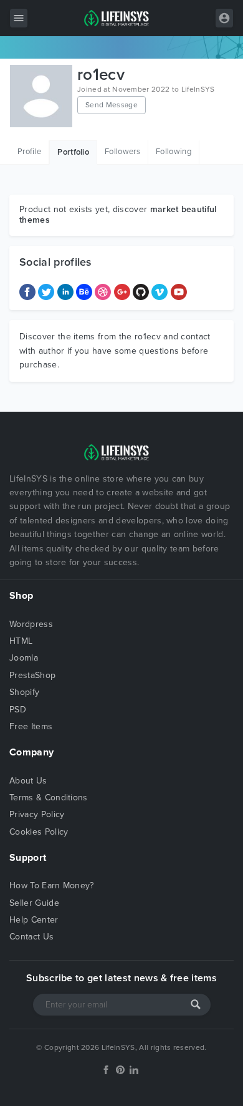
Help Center (34, 919)
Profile (29, 152)
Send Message (111, 104)
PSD (17, 709)
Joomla (23, 657)
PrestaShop (32, 675)
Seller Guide (34, 903)
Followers (122, 152)
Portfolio (73, 152)
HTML (20, 641)
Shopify (24, 692)
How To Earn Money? (51, 885)
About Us (28, 780)
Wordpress (31, 624)
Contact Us (31, 936)
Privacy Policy (36, 814)
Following (173, 152)
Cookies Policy (38, 832)
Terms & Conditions (48, 797)
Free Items (30, 726)
